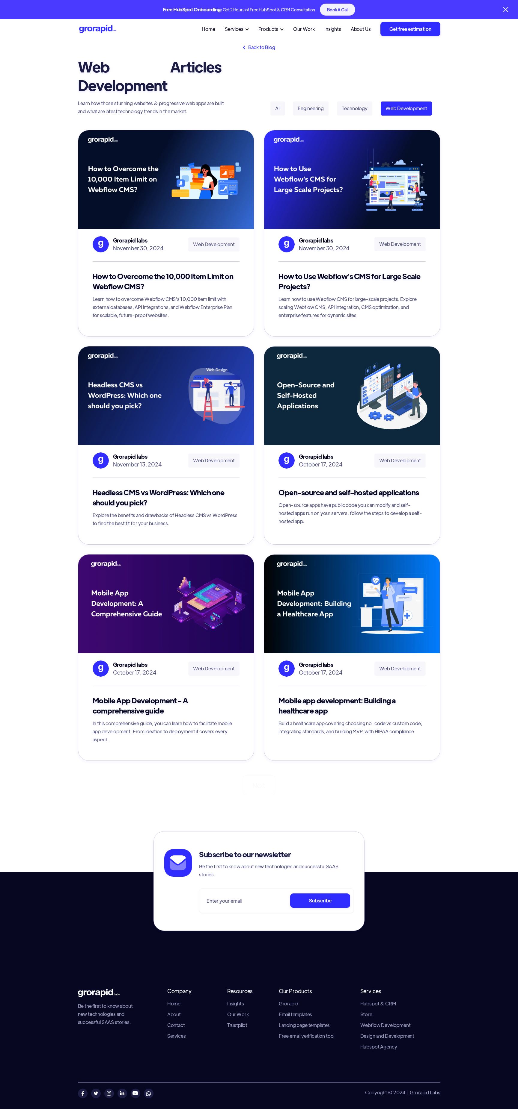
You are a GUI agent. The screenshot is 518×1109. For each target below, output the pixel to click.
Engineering (311, 108)
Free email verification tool (307, 1036)
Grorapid (288, 1003)
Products (268, 29)
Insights (332, 29)
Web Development (406, 108)
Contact (176, 1025)
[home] (108, 29)
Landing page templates (304, 1025)
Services (234, 29)
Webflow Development (385, 1025)
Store (366, 1014)
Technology (355, 108)
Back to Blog (259, 47)
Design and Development (387, 1036)
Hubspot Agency (378, 1046)
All (277, 108)
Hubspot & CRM (378, 1003)
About (174, 1014)
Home (208, 29)
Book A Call (337, 9)
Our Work (304, 29)
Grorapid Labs (425, 1092)
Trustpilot (237, 1025)
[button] (240, 29)
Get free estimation (410, 29)
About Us (361, 29)
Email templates (295, 1014)
